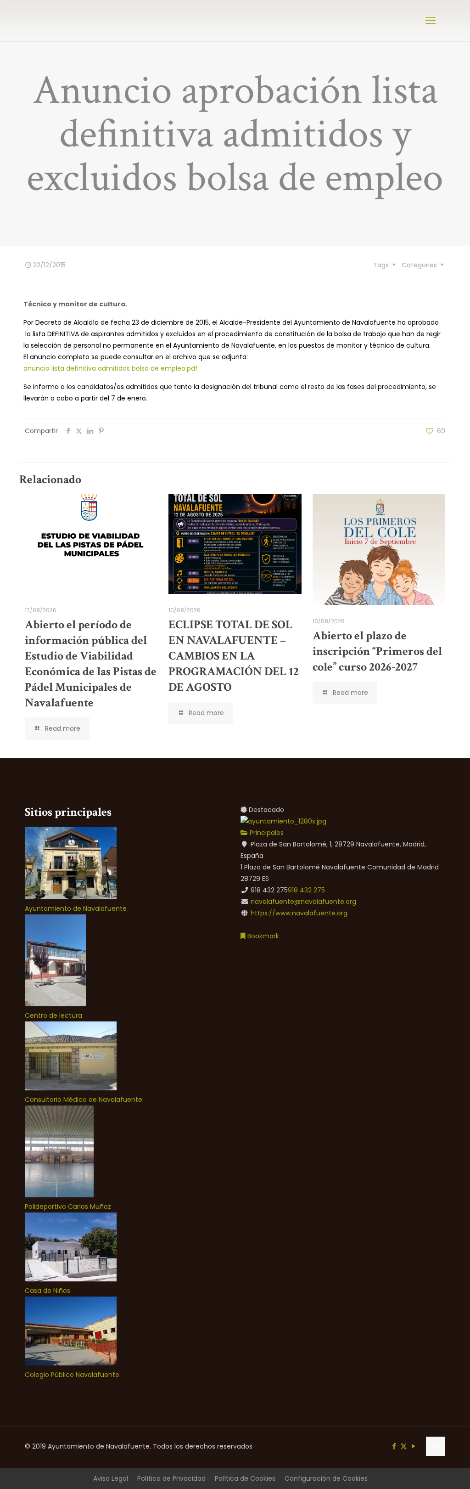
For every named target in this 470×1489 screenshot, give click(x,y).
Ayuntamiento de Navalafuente (76, 908)
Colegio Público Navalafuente (72, 1374)
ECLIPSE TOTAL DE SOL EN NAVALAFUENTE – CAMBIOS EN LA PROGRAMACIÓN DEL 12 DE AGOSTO (233, 656)
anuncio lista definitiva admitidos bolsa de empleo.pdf (110, 368)
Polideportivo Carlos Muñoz (68, 1206)
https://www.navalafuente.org (299, 913)
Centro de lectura (53, 1015)
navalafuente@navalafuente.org (303, 901)
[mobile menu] (430, 20)
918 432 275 (306, 890)
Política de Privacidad (171, 1478)
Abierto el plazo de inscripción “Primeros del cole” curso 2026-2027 (377, 651)
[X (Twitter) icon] (403, 1446)
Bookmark (262, 936)
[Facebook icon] (394, 1446)
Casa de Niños (47, 1290)
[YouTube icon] (413, 1446)
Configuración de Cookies (326, 1478)
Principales (266, 832)
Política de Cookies (245, 1478)
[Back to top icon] (435, 1446)
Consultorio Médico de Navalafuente (83, 1099)
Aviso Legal (110, 1478)
